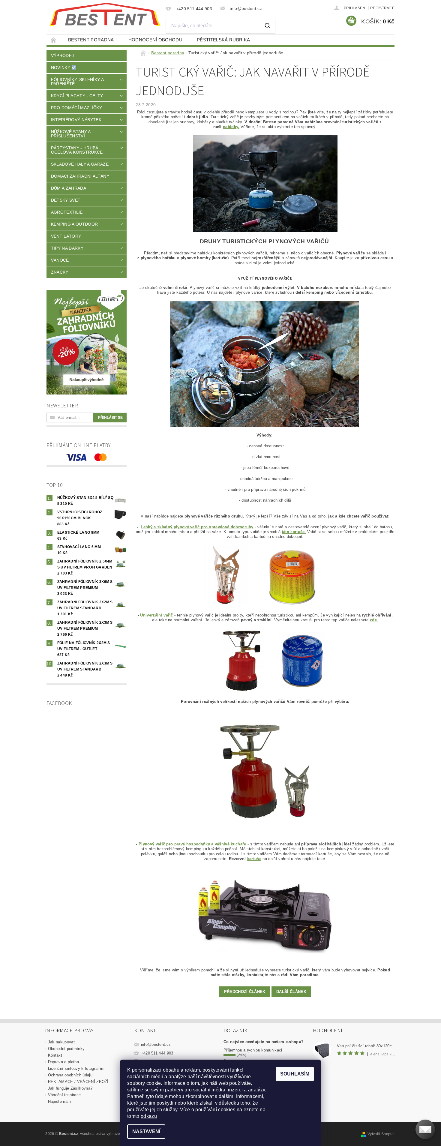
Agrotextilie (67, 212)
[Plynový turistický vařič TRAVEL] (241, 660)
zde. (374, 620)
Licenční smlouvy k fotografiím (76, 1068)
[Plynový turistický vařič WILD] (226, 576)
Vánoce (60, 260)
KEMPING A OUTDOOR (74, 224)
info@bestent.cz (156, 1044)
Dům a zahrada (68, 188)
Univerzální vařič (156, 615)
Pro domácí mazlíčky (76, 107)
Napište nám (59, 1101)
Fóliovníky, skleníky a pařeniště (77, 81)
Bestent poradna (91, 39)
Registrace (382, 8)
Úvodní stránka (53, 39)
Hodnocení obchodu (155, 39)
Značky (59, 272)
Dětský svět (66, 200)
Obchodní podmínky (66, 1048)
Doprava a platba (63, 1062)
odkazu (149, 1116)
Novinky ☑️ (64, 67)
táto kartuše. (294, 532)
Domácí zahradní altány (80, 176)
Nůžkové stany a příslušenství (71, 133)
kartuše (254, 858)
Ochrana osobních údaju (70, 1075)
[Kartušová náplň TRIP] (302, 660)
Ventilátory (66, 236)
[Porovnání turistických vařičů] (265, 772)
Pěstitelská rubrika (223, 39)
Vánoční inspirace (64, 1095)
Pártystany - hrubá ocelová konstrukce (77, 150)
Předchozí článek (245, 991)
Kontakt (55, 1055)
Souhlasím (294, 1073)
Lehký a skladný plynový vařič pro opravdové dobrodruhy (197, 527)
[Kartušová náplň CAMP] (291, 576)
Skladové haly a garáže (80, 164)
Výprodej (62, 55)
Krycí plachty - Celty (77, 95)
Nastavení (146, 1131)
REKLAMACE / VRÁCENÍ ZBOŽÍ (78, 1081)
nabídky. (231, 126)
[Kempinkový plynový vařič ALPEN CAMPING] (265, 914)
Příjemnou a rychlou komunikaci (253, 1050)
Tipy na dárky (67, 248)
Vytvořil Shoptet (381, 1134)
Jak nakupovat (61, 1042)
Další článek (291, 991)
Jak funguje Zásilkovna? (70, 1088)
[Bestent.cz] (105, 14)
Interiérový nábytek (76, 119)
